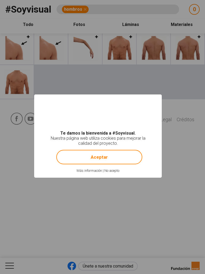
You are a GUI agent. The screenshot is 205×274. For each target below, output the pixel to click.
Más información (89, 171)
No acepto (111, 171)
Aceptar (99, 157)
